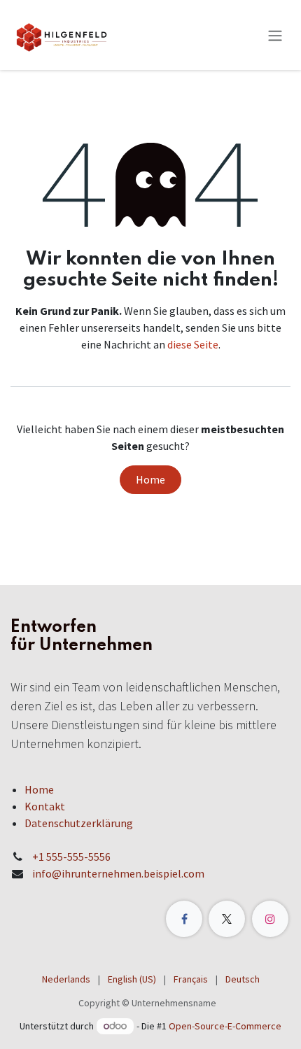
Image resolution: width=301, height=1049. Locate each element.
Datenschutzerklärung (78, 823)
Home (150, 479)
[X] (227, 919)
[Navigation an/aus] (275, 35)
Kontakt (44, 806)
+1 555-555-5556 (71, 857)
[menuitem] (66, 979)
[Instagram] (270, 919)
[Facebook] (184, 919)
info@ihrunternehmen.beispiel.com (118, 873)
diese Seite (192, 344)
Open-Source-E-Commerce (225, 1026)
